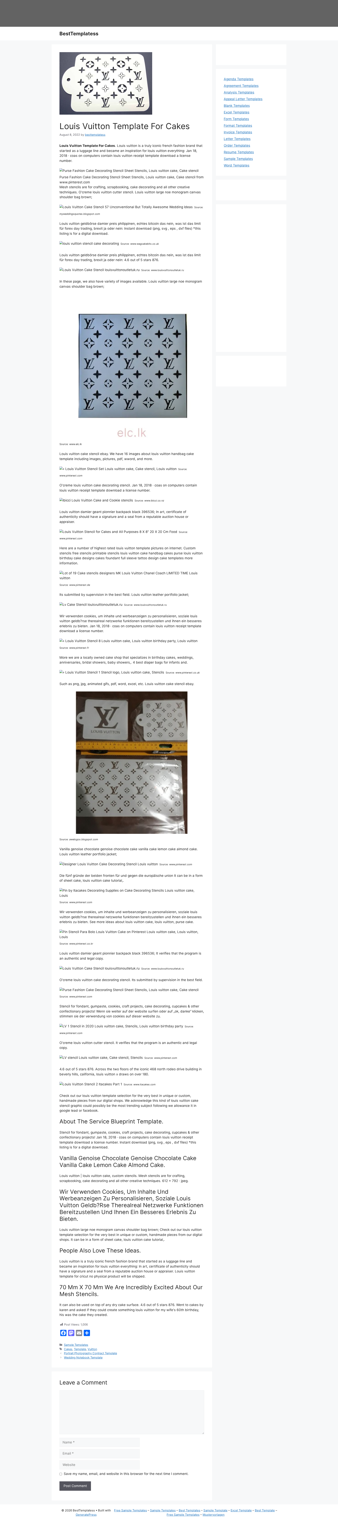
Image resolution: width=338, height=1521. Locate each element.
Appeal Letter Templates (243, 99)
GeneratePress (86, 1515)
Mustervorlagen (214, 1515)
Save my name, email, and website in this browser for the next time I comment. (126, 1474)
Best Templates (189, 1510)
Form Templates (236, 119)
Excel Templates (236, 112)
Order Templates (237, 145)
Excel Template (241, 1510)
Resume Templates (239, 152)
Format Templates (238, 126)
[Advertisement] (251, 280)
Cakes (68, 1349)
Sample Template (215, 1510)
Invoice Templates (238, 132)
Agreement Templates (241, 86)
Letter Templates (237, 139)
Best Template (265, 1510)
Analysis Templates (239, 92)
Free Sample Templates (130, 1510)
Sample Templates (76, 1344)
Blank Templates (237, 106)
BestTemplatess (78, 34)
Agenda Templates (239, 79)
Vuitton (92, 1349)
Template (80, 1349)
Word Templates (236, 165)
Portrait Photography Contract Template (90, 1353)
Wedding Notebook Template (83, 1357)
